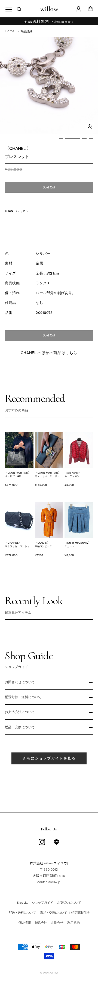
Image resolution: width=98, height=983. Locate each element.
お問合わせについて (20, 682)
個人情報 (24, 923)
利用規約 (73, 923)
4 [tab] (91, 138)
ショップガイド (42, 903)
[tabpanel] (49, 85)
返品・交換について (20, 727)
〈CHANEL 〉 (18, 148)
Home (9, 30)
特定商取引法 (80, 913)
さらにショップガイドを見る (49, 758)
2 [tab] (72, 138)
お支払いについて (69, 903)
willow (54, 972)
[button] (8, 9)
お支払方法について (20, 712)
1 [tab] (61, 138)
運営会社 (41, 923)
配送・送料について (22, 913)
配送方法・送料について (23, 697)
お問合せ (57, 923)
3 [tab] (84, 138)
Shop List (22, 903)
